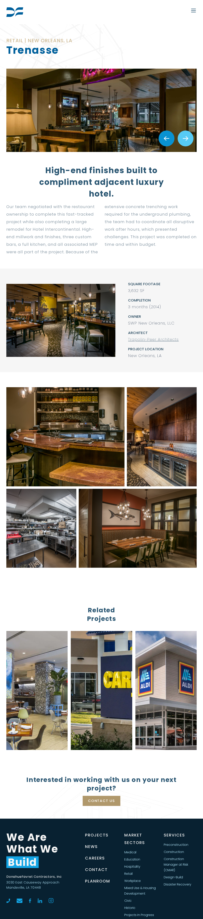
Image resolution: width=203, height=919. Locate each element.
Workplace (132, 881)
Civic (128, 900)
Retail (128, 873)
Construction (174, 852)
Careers (95, 858)
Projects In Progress (139, 915)
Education (132, 859)
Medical (130, 852)
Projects (96, 835)
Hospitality (132, 866)
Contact (96, 869)
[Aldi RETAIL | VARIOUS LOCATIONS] (166, 690)
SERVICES (174, 835)
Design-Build (173, 877)
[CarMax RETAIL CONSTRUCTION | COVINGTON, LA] (101, 690)
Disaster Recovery (177, 884)
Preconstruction (176, 844)
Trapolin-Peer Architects (153, 339)
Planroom (97, 881)
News (91, 846)
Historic (129, 908)
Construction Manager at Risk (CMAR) (176, 864)
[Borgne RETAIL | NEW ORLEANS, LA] (37, 690)
